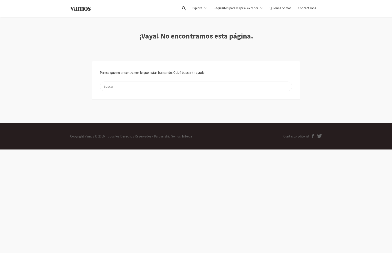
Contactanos (307, 8)
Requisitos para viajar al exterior (235, 8)
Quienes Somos (281, 8)
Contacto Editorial (296, 136)
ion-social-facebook (313, 136)
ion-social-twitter (319, 136)
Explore (197, 8)
